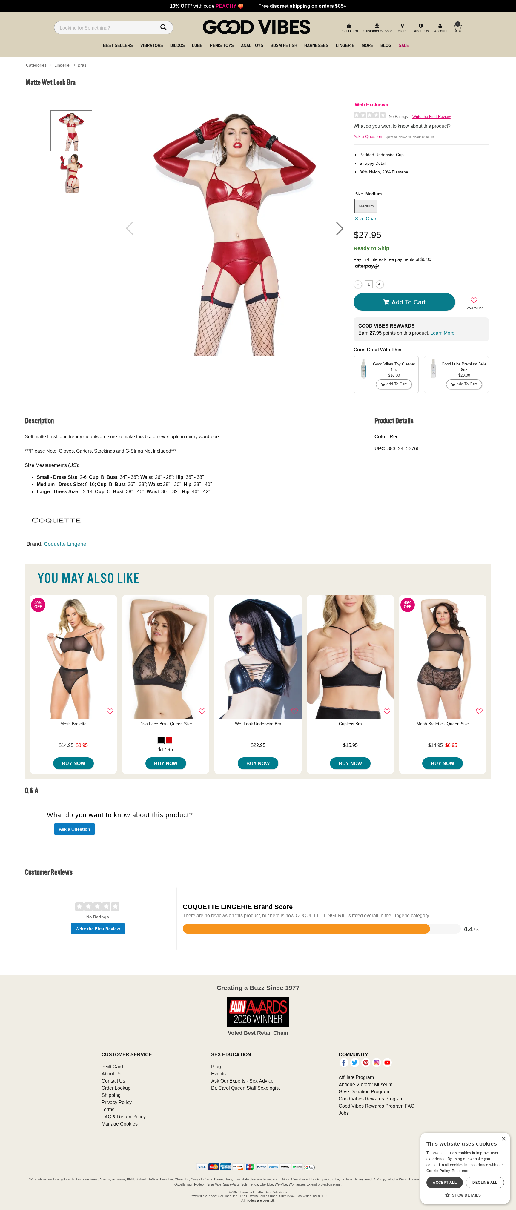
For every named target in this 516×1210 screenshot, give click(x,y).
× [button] (503, 1139)
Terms (108, 1109)
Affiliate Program (356, 1077)
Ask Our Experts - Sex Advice (242, 1081)
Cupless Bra (350, 723)
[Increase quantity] (380, 284)
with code (207, 6)
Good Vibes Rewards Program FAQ (376, 1106)
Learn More (442, 333)
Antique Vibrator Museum (365, 1084)
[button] (339, 228)
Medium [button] (366, 206)
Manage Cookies (120, 1124)
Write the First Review (431, 116)
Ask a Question (368, 136)
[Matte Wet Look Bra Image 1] (234, 228)
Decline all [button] (484, 1182)
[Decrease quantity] (358, 284)
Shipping (111, 1095)
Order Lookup (116, 1088)
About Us (111, 1074)
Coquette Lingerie (65, 543)
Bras (82, 65)
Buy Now (73, 763)
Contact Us (113, 1081)
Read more (461, 1171)
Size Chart (366, 219)
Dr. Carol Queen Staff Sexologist (245, 1088)
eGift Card (112, 1066)
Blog (216, 1066)
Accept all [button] (445, 1182)
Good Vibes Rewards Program (371, 1099)
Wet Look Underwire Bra (258, 723)
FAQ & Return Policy (124, 1117)
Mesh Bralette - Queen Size (443, 723)
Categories (36, 65)
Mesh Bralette (73, 723)
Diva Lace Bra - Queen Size (165, 723)
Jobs (344, 1113)
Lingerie (62, 65)
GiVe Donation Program (364, 1091)
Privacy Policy (117, 1102)
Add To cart (408, 302)
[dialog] (465, 1168)
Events (218, 1074)
